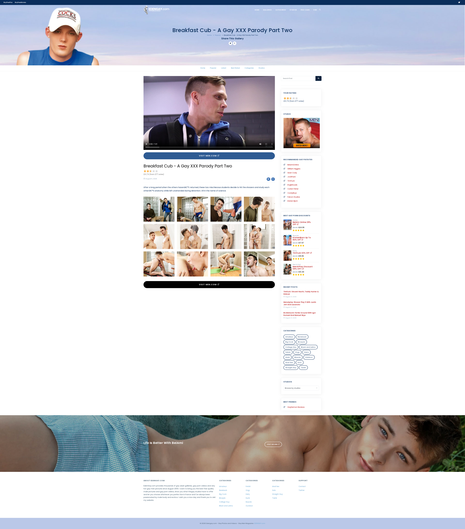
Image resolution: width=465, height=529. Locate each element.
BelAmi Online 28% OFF (302, 223)
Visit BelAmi (272, 444)
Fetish (288, 352)
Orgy (297, 352)
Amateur (289, 337)
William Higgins (293, 169)
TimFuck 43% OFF (301, 253)
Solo (300, 362)
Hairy (306, 352)
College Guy (290, 347)
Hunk (287, 357)
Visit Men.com (208, 155)
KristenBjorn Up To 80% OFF (302, 238)
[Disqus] (209, 324)
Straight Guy (290, 367)
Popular (218, 35)
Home (257, 10)
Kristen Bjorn (292, 201)
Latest (223, 68)
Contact (302, 486)
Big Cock (289, 342)
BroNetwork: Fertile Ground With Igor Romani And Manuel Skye (299, 314)
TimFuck (291, 181)
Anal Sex (289, 362)
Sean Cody (292, 173)
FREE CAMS (305, 10)
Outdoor (309, 357)
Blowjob (301, 342)
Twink (303, 367)
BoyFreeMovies (20, 2)
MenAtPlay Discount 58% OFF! (303, 267)
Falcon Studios (293, 197)
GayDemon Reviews (296, 407)
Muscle (297, 357)
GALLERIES (267, 10)
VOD (315, 10)
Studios (293, 10)
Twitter (302, 490)
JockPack (291, 177)
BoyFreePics (8, 2)
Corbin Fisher (292, 189)
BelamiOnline (293, 165)
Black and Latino (308, 347)
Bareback (302, 337)
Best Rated (235, 68)
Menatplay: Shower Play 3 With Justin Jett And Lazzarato (299, 303)
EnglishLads (292, 185)
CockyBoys (292, 193)
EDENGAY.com (259, 523)
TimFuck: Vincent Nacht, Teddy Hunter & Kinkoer (301, 292)
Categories (280, 10)
